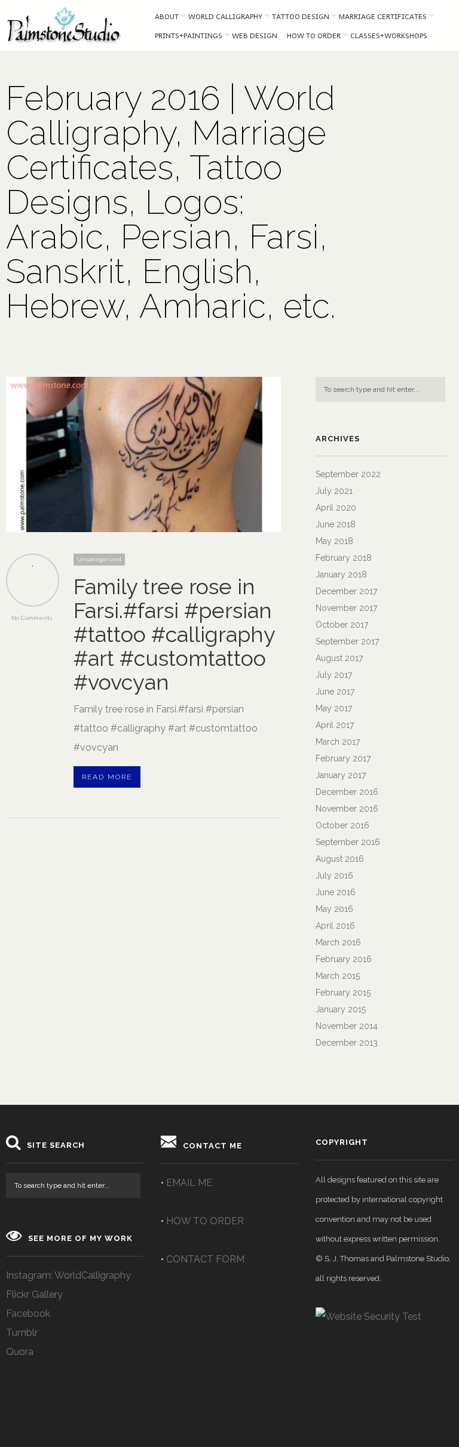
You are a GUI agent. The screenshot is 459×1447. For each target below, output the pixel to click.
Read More (107, 777)
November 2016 (347, 808)
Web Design (254, 35)
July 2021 (334, 491)
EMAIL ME (189, 1182)
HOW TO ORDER (205, 1221)
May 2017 (334, 708)
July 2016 (334, 875)
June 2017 (335, 691)
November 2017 (346, 608)
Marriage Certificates (383, 16)
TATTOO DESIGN (300, 16)
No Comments (31, 618)
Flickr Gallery (34, 1294)
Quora (19, 1351)
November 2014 (347, 1026)
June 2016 (336, 892)
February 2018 (344, 558)
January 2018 (341, 574)
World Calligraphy (225, 16)
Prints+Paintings (188, 35)
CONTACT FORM (205, 1259)
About (167, 16)
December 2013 (347, 1042)
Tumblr (22, 1332)
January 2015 (341, 1009)
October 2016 (342, 825)
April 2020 (336, 507)
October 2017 (342, 624)
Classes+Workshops (388, 35)
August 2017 (339, 658)
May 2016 (334, 909)
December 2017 (346, 591)
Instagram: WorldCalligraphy (68, 1275)
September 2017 (347, 641)
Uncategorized (99, 559)
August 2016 (340, 859)
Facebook (28, 1313)
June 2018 (336, 524)
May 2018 (334, 541)
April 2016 (335, 925)
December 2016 (347, 792)
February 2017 (343, 758)
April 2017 (335, 725)
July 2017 (334, 675)
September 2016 (348, 842)
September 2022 (348, 474)
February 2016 (344, 959)
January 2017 (341, 775)
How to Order (314, 35)
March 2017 (338, 741)
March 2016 (338, 942)
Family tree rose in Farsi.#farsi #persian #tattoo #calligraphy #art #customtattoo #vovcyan (174, 634)
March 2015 (338, 976)
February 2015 (343, 992)
